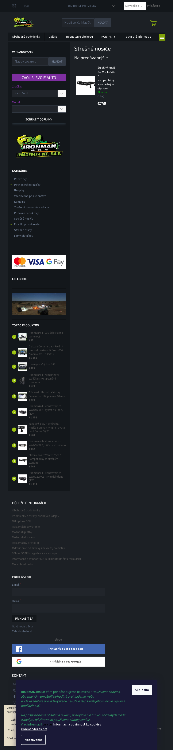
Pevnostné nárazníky (27, 185)
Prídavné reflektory (26, 213)
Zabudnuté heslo (22, 632)
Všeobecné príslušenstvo (30, 196)
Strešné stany (23, 230)
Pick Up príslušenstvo (27, 224)
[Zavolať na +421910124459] (18, 6)
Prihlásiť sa (24, 618)
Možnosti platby (22, 532)
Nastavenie (33, 740)
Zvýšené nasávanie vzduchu (32, 207)
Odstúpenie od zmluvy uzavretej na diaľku (38, 548)
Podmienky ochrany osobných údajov (35, 516)
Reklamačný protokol (25, 543)
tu (44, 724)
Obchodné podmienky (82, 6)
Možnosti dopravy (23, 537)
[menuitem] (26, 37)
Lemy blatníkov (23, 236)
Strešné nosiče (23, 219)
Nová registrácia (22, 627)
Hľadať (102, 22)
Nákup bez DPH (21, 521)
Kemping (19, 202)
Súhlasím (142, 690)
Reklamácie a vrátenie (26, 527)
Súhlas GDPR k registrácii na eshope (34, 553)
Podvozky (20, 179)
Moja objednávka (22, 564)
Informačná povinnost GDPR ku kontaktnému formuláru (46, 559)
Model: (16, 102)
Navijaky (19, 190)
